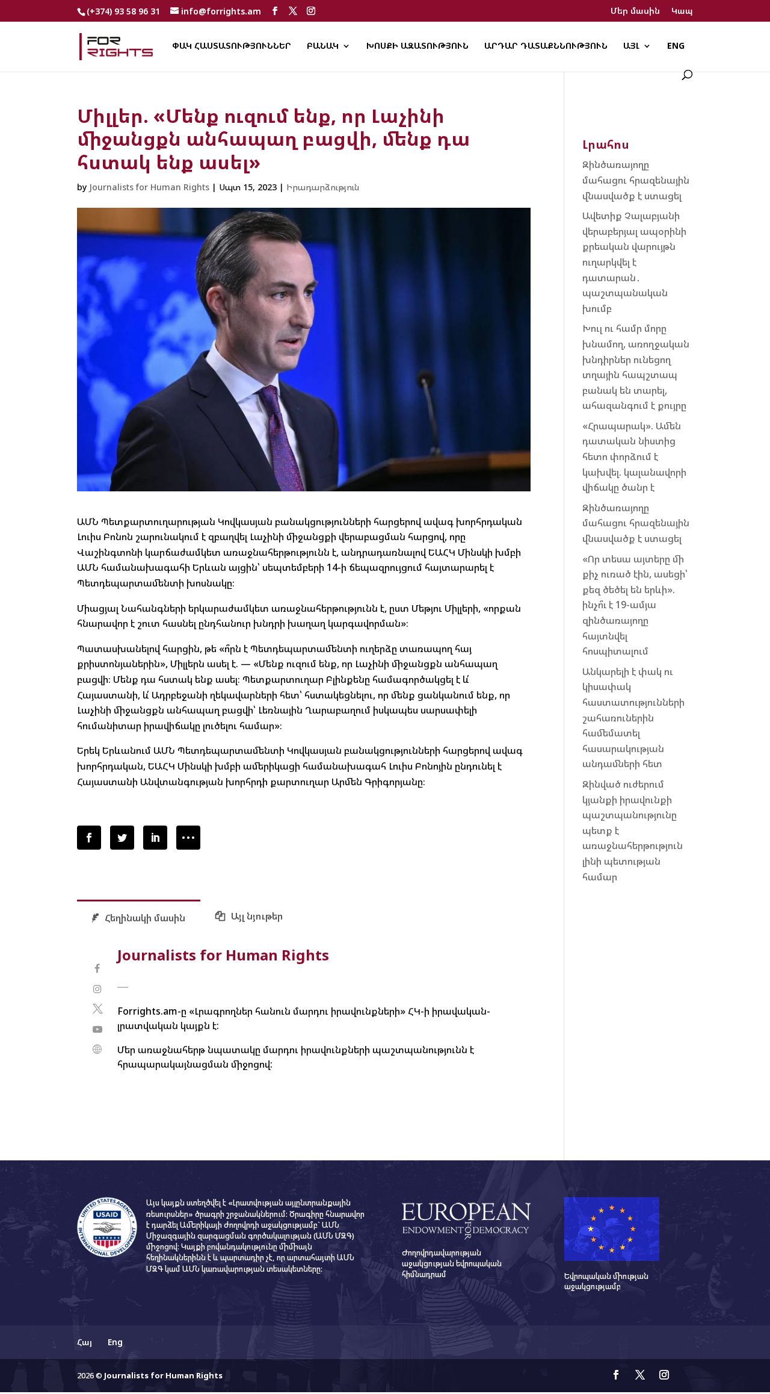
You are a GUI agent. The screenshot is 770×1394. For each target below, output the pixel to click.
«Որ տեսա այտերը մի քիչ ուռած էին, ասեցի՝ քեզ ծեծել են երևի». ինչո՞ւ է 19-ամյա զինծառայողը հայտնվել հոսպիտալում (635, 605)
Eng (676, 46)
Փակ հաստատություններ (231, 46)
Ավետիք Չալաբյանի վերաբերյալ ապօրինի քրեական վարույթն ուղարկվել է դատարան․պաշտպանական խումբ (634, 262)
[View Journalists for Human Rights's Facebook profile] (97, 968)
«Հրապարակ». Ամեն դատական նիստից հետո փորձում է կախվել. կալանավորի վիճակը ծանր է (634, 456)
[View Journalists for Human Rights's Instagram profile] (97, 989)
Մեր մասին (635, 11)
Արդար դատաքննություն (546, 46)
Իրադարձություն (322, 187)
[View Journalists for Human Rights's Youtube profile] (97, 1029)
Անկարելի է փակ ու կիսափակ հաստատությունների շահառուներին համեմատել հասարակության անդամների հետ (633, 718)
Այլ (631, 46)
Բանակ (323, 46)
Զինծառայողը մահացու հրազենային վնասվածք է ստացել (635, 180)
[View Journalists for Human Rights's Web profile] (97, 1049)
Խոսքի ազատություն (417, 46)
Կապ (682, 11)
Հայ (84, 1342)
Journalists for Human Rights (149, 187)
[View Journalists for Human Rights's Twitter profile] (97, 1009)
